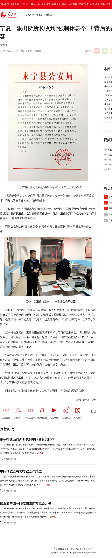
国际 (75, 4)
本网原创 (49, 15)
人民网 (29, 15)
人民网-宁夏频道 (33, 51)
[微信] (105, 51)
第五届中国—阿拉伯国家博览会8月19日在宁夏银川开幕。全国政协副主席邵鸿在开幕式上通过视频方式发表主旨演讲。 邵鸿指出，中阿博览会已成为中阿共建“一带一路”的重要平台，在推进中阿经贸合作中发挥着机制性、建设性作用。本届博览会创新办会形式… (48, 512)
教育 (108, 4)
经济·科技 (25, 4)
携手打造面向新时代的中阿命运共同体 (27, 439)
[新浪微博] (97, 51)
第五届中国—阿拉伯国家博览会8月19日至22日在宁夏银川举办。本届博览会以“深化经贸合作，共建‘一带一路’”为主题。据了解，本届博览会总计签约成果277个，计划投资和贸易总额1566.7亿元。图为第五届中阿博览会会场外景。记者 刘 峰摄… (47, 449)
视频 (97, 4)
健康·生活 (56, 4)
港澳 (86, 4)
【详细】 (40, 453)
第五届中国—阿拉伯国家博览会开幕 (25, 503)
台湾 (92, 4)
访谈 (70, 4)
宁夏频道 (38, 15)
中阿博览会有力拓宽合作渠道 (21, 471)
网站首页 (5, 4)
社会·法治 (35, 4)
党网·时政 (14, 4)
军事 (81, 4)
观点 (64, 4)
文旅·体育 (45, 4)
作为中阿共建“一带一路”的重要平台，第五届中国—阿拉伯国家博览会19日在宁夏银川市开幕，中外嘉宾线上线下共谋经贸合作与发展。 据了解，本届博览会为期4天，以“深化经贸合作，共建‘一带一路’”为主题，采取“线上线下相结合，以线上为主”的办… (48, 480)
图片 (103, 4)
